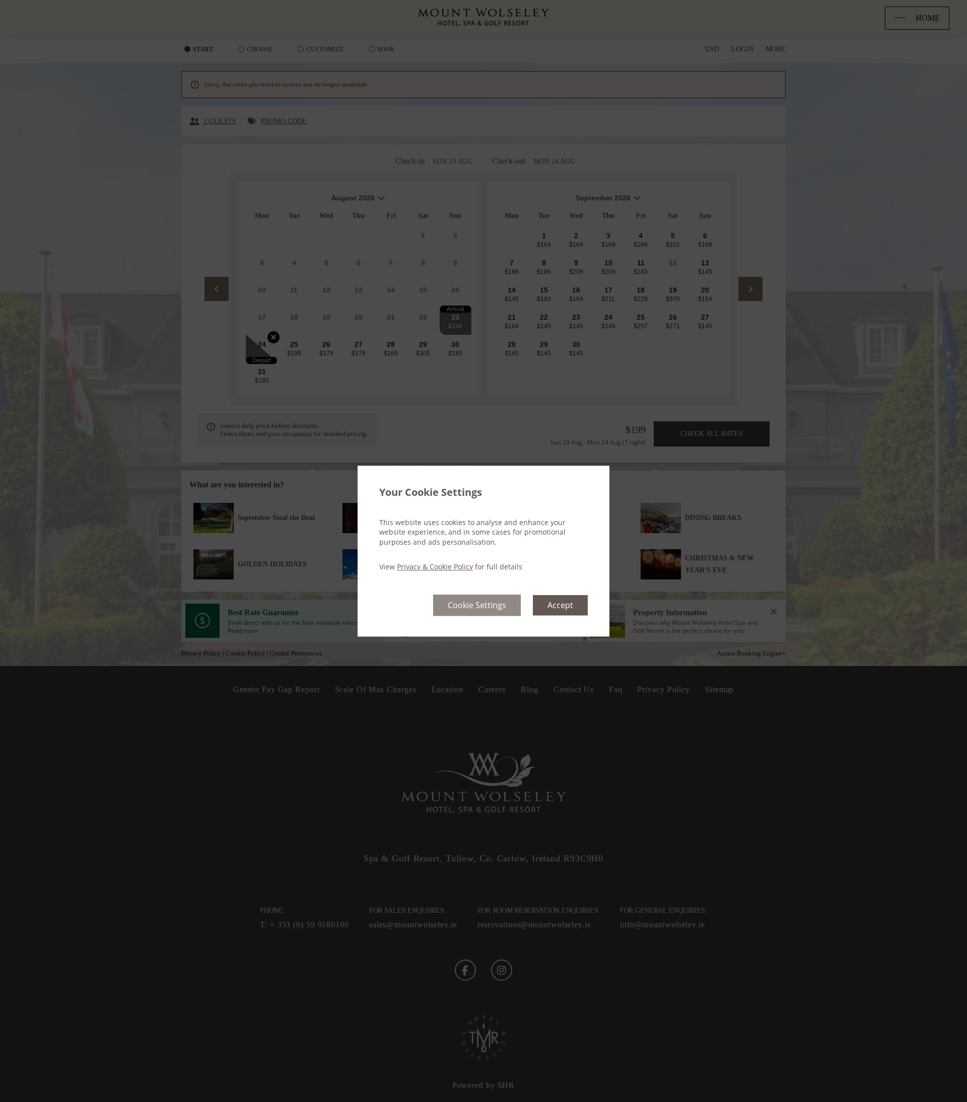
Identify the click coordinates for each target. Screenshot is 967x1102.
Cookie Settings (477, 605)
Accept (560, 605)
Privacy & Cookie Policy (435, 567)
